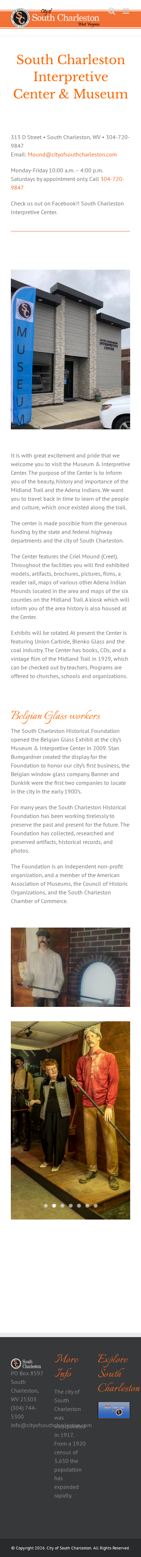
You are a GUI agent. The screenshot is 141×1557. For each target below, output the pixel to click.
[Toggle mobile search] (111, 11)
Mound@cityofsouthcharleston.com (72, 154)
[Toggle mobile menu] (126, 11)
